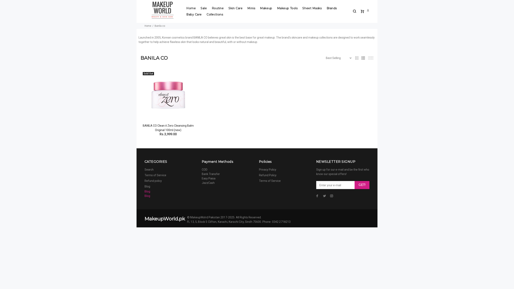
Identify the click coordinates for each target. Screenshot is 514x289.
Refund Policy (267, 175)
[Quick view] (189, 76)
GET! (362, 185)
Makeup (266, 8)
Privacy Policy (267, 169)
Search (149, 169)
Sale (204, 8)
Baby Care (194, 14)
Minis (251, 8)
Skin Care (235, 8)
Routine (218, 8)
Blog (147, 186)
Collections (215, 14)
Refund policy (153, 180)
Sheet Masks (312, 8)
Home (191, 8)
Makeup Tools (287, 8)
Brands (332, 8)
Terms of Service (155, 175)
